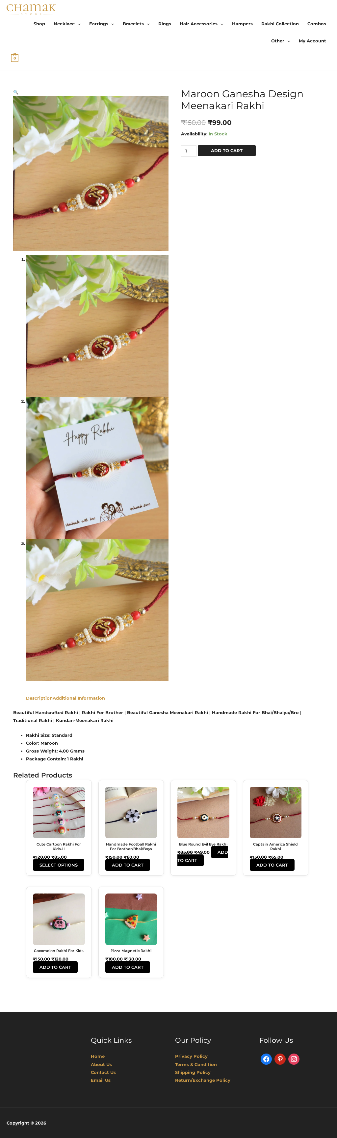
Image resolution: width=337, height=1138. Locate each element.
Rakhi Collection (280, 23)
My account (312, 40)
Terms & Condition (196, 1064)
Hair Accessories (199, 23)
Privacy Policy (191, 1056)
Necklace (64, 23)
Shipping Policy (193, 1072)
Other (277, 40)
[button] (15, 92)
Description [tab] (39, 698)
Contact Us (103, 1072)
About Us (101, 1064)
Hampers (242, 23)
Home (98, 1056)
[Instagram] (293, 1058)
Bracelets (133, 23)
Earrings (98, 23)
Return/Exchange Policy (202, 1080)
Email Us (101, 1080)
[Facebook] (266, 1058)
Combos (316, 23)
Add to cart (227, 150)
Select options (58, 865)
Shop (39, 23)
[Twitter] (280, 1058)
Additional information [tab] (79, 698)
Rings (164, 23)
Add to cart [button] (127, 865)
